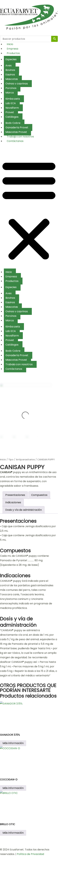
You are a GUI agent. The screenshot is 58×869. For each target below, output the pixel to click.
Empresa (12, 49)
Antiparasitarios (25, 459)
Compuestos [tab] (39, 495)
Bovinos (10, 70)
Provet (9, 112)
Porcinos (10, 88)
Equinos (10, 74)
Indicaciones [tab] (13, 502)
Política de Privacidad (30, 854)
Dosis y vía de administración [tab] (23, 510)
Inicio (10, 44)
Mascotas (11, 79)
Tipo (10, 459)
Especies (11, 59)
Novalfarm (12, 108)
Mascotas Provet (16, 132)
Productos (13, 53)
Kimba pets (12, 99)
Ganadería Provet (16, 127)
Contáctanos (15, 141)
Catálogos (11, 117)
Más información (13, 743)
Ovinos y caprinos (16, 83)
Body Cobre (12, 123)
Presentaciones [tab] (15, 495)
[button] (29, 210)
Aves (8, 65)
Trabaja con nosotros (20, 136)
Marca (9, 92)
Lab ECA (10, 103)
